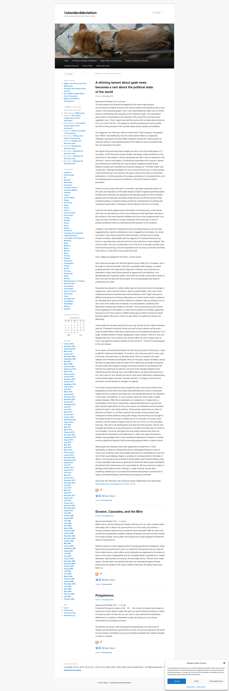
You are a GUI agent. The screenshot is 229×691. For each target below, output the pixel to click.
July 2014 (67, 465)
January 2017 (69, 414)
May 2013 (67, 475)
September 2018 (70, 384)
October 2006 (69, 566)
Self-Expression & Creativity (74, 281)
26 (84, 330)
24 (77, 330)
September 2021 (70, 349)
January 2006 (69, 581)
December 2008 (69, 536)
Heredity (67, 220)
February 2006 (69, 579)
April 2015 (67, 447)
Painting (67, 256)
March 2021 (68, 351)
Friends (67, 218)
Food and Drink (69, 213)
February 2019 (69, 374)
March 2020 (68, 364)
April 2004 (67, 591)
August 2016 (68, 422)
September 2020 (70, 359)
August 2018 (68, 387)
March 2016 (68, 429)
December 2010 (69, 505)
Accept (177, 681)
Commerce (68, 185)
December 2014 (69, 457)
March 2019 (68, 371)
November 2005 (69, 584)
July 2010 (67, 513)
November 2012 (69, 483)
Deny (196, 681)
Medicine (67, 245)
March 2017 (68, 412)
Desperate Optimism (72, 66)
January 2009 (69, 533)
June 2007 (67, 556)
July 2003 (67, 596)
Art (65, 177)
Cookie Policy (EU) (102, 66)
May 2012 (67, 490)
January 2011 (69, 503)
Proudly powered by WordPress (120, 683)
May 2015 (67, 445)
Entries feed (68, 610)
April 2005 (67, 589)
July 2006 (67, 571)
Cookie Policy (190, 687)
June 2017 (67, 409)
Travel (66, 296)
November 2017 (69, 399)
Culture (66, 195)
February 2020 (69, 366)
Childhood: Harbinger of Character (136, 60)
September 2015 (70, 437)
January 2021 (69, 354)
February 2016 (69, 432)
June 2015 (67, 442)
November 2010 (69, 508)
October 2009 (69, 515)
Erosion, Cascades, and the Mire (119, 511)
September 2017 (70, 404)
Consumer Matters (70, 190)
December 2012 (69, 480)
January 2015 (69, 455)
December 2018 (69, 379)
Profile (66, 268)
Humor (66, 225)
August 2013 (68, 470)
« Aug (68, 335)
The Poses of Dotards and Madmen (84, 60)
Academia (67, 172)
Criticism (67, 192)
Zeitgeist (67, 309)
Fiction (66, 210)
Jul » (81, 335)
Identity (66, 228)
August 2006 (68, 568)
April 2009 (67, 525)
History (66, 223)
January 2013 (69, 478)
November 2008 (69, 538)
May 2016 (67, 427)
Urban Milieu (68, 301)
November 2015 (69, 435)
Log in (66, 608)
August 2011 (68, 498)
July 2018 (67, 389)
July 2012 (67, 485)
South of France (70, 291)
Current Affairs (69, 197)
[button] (224, 663)
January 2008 (69, 546)
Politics (67, 266)
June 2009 (67, 523)
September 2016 (70, 419)
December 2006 (69, 561)
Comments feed (69, 613)
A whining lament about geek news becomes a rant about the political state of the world (124, 87)
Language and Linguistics (73, 233)
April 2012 (67, 493)
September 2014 (70, 460)
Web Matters (68, 303)
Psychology (68, 273)
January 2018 (69, 394)
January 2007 (69, 558)
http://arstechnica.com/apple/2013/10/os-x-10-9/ (115, 484)
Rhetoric (67, 278)
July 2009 (67, 520)
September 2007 (70, 548)
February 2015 (69, 452)
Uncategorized (107, 500)
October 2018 (69, 381)
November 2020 (69, 356)
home (66, 60)
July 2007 (67, 553)
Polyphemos (104, 595)
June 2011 (67, 500)
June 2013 (67, 472)
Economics (68, 202)
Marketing (67, 240)
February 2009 (69, 531)
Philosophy (68, 261)
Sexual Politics (69, 283)
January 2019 (69, 376)
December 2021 (69, 346)
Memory (67, 251)
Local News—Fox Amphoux (74, 238)
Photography (68, 263)
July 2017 (67, 407)
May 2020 (67, 361)
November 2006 (69, 563)
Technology (68, 293)
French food (68, 215)
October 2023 (69, 344)
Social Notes (68, 288)
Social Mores (69, 286)
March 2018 (68, 392)
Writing (66, 306)
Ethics (66, 205)
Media (66, 243)
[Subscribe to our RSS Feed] (96, 490)
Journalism (68, 230)
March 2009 (68, 528)
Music (66, 253)
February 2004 (69, 594)
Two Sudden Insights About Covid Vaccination (72, 118)
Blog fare (67, 180)
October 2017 (69, 402)
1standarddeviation (80, 12)
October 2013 (69, 467)
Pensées (67, 258)
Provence (67, 271)
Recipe (66, 276)
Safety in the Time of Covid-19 (75, 83)
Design (66, 200)
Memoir (67, 248)
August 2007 (68, 551)
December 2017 (69, 397)
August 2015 (68, 440)
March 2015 (68, 450)
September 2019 (70, 369)
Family (66, 208)
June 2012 (67, 488)
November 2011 (69, 495)
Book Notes (68, 182)
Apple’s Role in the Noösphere (110, 60)
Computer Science (71, 187)
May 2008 (67, 543)
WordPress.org (69, 615)
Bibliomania (68, 86)
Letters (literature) (70, 235)
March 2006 (68, 576)
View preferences (216, 681)
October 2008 (69, 541)
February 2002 (69, 599)
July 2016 (67, 424)
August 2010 (68, 510)
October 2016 (69, 417)
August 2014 (68, 462)
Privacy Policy (201, 687)
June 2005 (67, 586)
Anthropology (69, 175)
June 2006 (67, 573)
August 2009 (68, 518)
